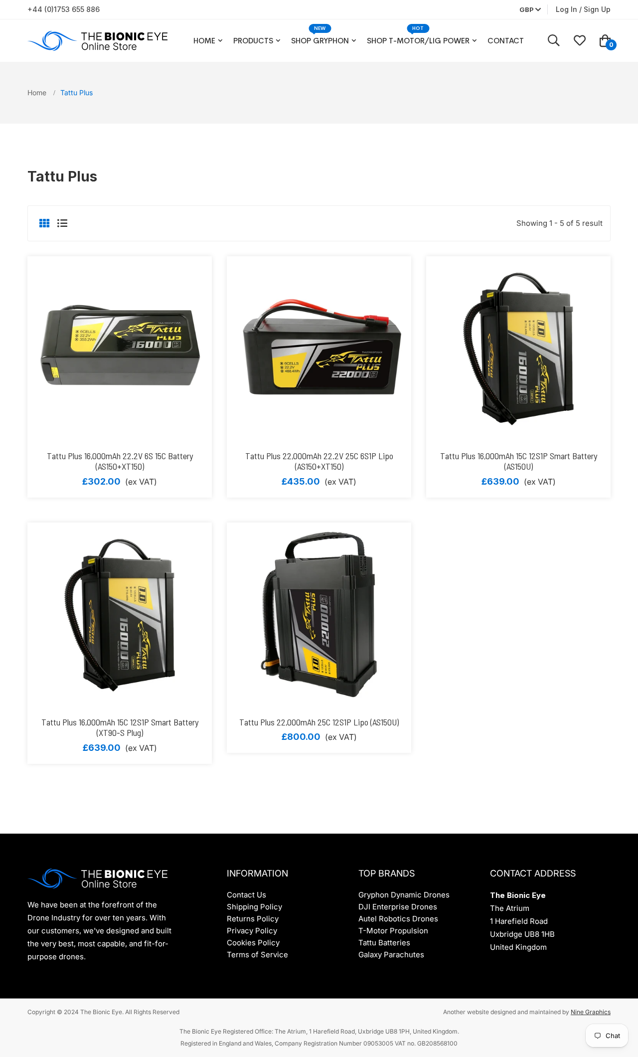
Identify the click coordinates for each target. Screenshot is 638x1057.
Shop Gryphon (320, 40)
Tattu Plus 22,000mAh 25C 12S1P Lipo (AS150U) (319, 721)
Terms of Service (257, 954)
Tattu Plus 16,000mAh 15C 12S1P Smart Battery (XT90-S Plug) (119, 727)
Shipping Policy (254, 906)
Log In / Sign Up (583, 9)
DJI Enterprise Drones (397, 906)
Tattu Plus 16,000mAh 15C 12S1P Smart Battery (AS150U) (518, 461)
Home (204, 40)
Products (253, 40)
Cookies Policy (253, 942)
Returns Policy (253, 918)
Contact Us (246, 894)
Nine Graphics (591, 1012)
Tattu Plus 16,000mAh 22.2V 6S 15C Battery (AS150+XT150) (120, 461)
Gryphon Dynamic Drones (404, 894)
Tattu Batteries (384, 942)
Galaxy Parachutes (391, 954)
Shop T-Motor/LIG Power (418, 40)
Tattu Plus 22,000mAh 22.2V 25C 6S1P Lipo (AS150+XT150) (319, 461)
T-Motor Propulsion (393, 930)
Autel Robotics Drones (398, 918)
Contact (505, 40)
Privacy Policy (252, 930)
